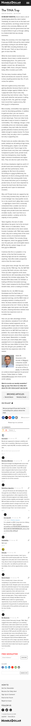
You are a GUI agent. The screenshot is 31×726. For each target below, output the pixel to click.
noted (4, 93)
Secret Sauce (9, 397)
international (18, 342)
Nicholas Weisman (7, 461)
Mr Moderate (6, 618)
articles (8, 379)
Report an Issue (6, 701)
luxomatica (5, 540)
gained (20, 240)
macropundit (7, 517)
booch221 (5, 438)
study (13, 173)
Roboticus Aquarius (8, 488)
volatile (25, 125)
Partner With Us (11, 716)
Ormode (4, 552)
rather (18, 201)
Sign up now (5, 386)
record (6, 104)
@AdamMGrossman (8, 377)
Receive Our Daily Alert (9, 691)
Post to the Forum (7, 698)
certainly (4, 171)
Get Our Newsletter (8, 688)
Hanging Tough (21, 397)
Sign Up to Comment (8, 694)
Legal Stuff (4, 716)
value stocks (21, 277)
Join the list (23, 388)
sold (5, 247)
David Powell (6, 578)
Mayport (25, 360)
